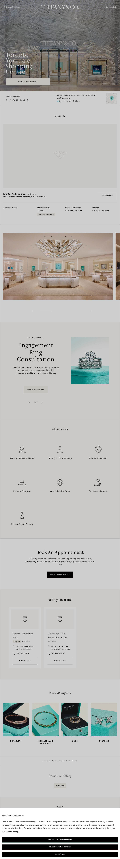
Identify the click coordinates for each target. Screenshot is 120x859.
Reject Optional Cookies (60, 847)
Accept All (60, 854)
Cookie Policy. (12, 832)
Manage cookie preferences (60, 840)
